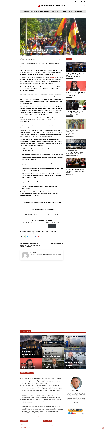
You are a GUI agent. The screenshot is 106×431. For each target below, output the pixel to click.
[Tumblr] (44, 236)
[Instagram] (70, 1)
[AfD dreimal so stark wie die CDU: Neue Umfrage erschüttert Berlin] (75, 342)
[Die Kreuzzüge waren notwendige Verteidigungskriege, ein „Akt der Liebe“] (76, 124)
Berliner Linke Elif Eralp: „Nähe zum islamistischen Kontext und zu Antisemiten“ (75, 93)
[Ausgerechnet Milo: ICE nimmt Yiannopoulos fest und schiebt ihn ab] (76, 163)
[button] (84, 5)
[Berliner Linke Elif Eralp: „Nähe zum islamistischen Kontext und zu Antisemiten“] (76, 86)
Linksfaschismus (69, 78)
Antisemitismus (37, 231)
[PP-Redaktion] (21, 59)
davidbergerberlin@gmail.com (36, 416)
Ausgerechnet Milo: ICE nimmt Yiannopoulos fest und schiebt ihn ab (75, 171)
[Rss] (84, 1)
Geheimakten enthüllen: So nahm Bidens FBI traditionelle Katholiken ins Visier (75, 112)
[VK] (35, 236)
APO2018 (46, 231)
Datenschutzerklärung (25, 427)
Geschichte (68, 136)
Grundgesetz (51, 231)
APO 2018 (24, 46)
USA (67, 174)
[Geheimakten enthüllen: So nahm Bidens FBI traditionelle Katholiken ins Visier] (76, 105)
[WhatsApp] (24, 236)
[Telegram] (27, 236)
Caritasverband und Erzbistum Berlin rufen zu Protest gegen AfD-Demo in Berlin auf (30, 245)
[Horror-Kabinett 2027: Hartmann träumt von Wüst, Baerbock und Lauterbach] (76, 144)
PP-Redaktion (27, 59)
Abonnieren (52, 226)
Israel (55, 231)
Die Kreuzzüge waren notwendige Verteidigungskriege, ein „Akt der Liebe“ (75, 132)
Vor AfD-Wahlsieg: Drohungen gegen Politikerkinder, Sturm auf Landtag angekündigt (75, 75)
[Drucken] (30, 236)
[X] (21, 236)
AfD (33, 231)
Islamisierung (68, 97)
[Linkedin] (41, 236)
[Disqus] (41, 279)
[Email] (33, 236)
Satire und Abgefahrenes (70, 155)
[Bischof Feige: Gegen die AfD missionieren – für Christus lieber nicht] (75, 358)
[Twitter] (73, 1)
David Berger (76, 390)
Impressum (22, 424)
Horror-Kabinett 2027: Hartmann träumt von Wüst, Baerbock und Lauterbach (74, 152)
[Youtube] (76, 1)
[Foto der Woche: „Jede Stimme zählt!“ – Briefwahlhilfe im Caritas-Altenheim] (53, 353)
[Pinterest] (79, 1)
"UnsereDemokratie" (47, 364)
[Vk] (82, 1)
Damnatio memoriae (57, 243)
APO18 (42, 231)
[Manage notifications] (103, 428)
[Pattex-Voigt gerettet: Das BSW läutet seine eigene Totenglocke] (53, 364)
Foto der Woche (47, 353)
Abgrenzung (29, 231)
